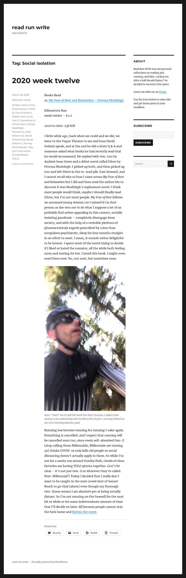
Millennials (18, 124)
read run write (31, 27)
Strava (162, 92)
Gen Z (15, 120)
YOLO (15, 158)
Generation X (27, 120)
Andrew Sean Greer (23, 105)
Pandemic (18, 131)
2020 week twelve (46, 80)
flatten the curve (84, 512)
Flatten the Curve (22, 116)
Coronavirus (19, 108)
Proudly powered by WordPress (50, 562)
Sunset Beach (20, 154)
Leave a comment (22, 163)
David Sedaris (23, 112)
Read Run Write (21, 99)
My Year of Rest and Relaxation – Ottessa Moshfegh (86, 100)
